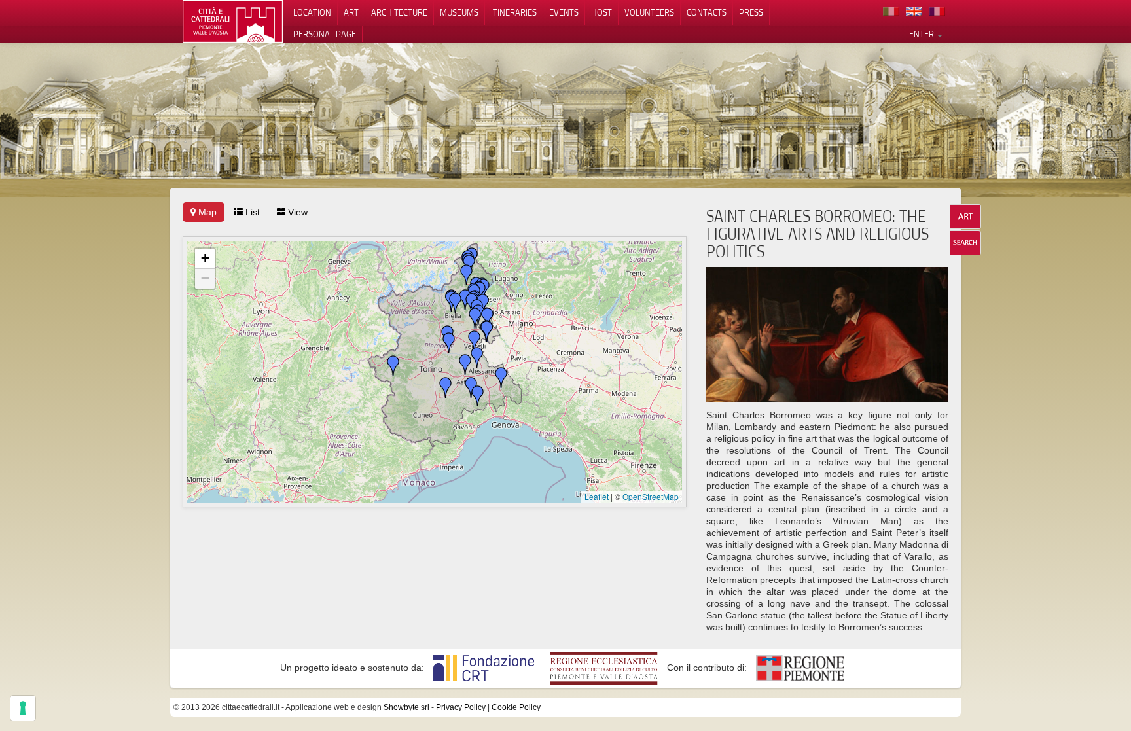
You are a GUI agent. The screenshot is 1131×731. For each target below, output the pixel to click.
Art (351, 12)
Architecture (399, 12)
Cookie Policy (516, 707)
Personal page (324, 34)
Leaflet (596, 496)
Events (564, 12)
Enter (922, 34)
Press (751, 12)
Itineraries (514, 12)
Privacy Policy (461, 707)
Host (601, 12)
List (251, 212)
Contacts (707, 12)
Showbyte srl (406, 707)
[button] (477, 395)
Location (312, 12)
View (296, 212)
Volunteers (649, 12)
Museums (459, 12)
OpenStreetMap (650, 496)
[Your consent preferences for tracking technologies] (22, 708)
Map (206, 212)
